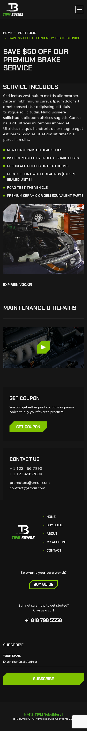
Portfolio (27, 33)
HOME (7, 33)
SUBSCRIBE (43, 678)
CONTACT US (24, 459)
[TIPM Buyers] (13, 9)
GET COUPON (28, 426)
